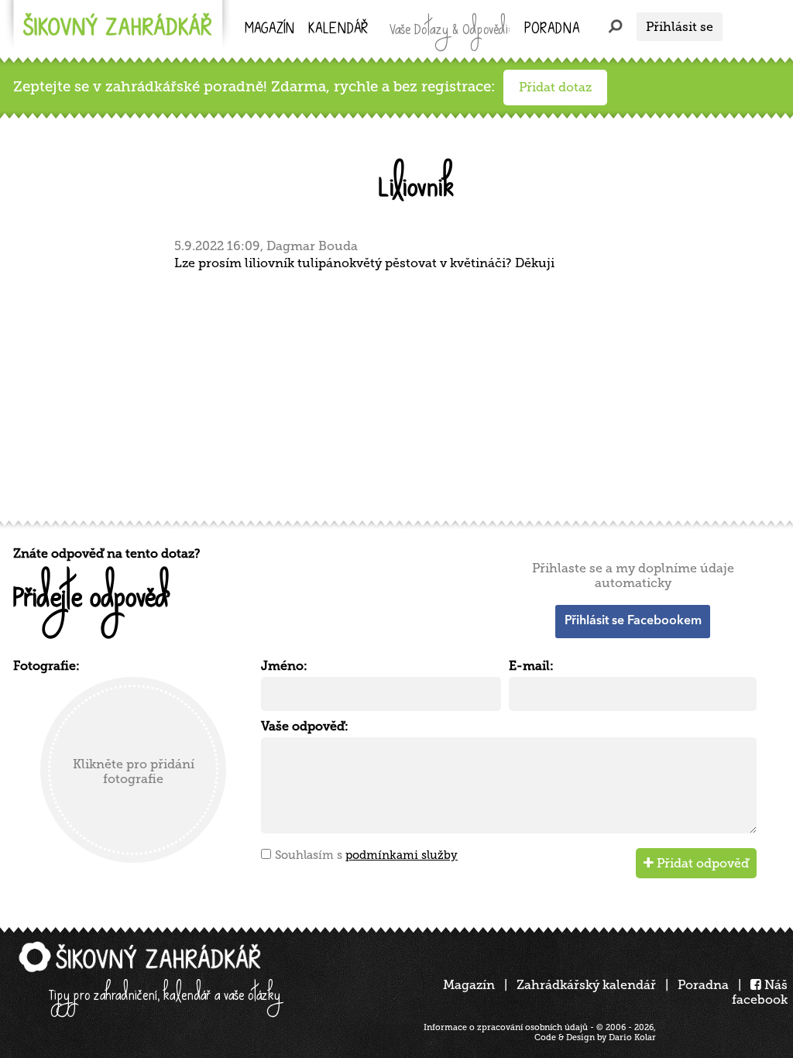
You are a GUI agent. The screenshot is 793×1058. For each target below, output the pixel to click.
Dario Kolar (632, 1037)
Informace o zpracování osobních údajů (506, 1027)
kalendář (338, 30)
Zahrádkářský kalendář (586, 984)
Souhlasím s (366, 855)
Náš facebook (760, 992)
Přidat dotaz (555, 87)
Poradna (551, 30)
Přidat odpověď (701, 863)
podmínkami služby (401, 855)
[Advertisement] (400, 393)
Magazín (269, 30)
